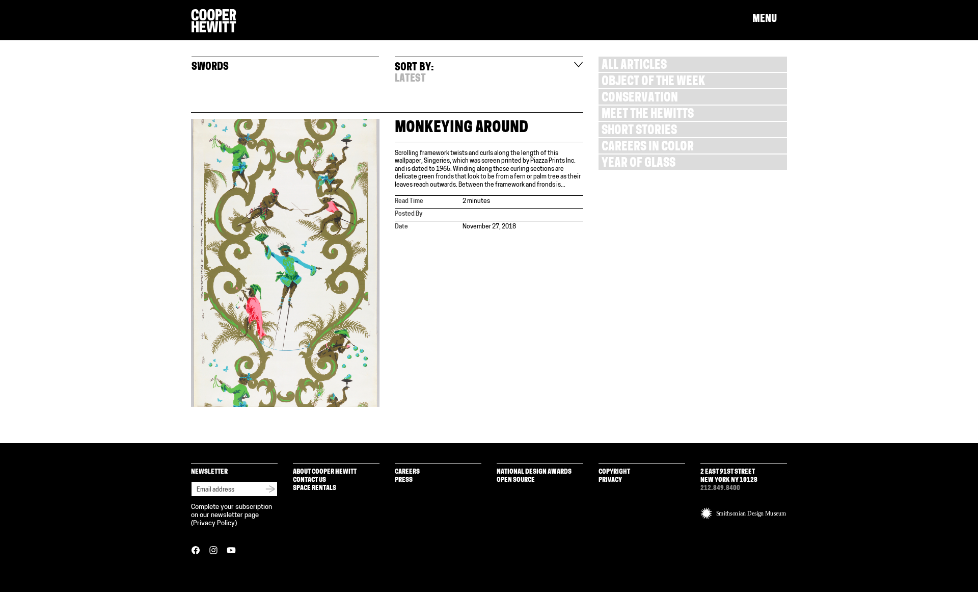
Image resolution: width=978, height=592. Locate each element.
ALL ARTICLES (634, 66)
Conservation (640, 99)
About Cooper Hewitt (325, 472)
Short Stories (639, 131)
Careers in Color (648, 147)
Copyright (614, 472)
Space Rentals (314, 488)
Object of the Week (653, 82)
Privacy (610, 480)
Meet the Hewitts (648, 115)
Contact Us (309, 480)
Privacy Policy (214, 523)
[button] (769, 19)
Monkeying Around (461, 128)
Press (404, 480)
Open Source (516, 480)
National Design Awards (534, 472)
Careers (407, 472)
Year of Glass (638, 164)
